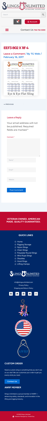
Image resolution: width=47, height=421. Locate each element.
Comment (10, 137)
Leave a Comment (14, 53)
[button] (6, 29)
